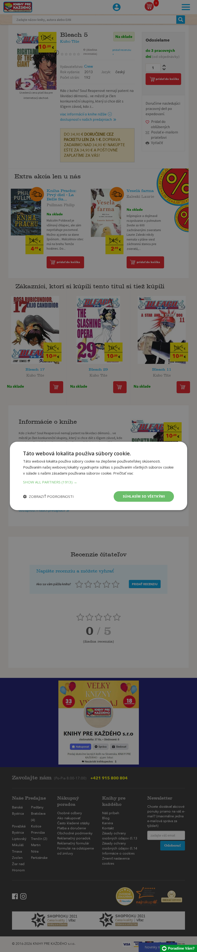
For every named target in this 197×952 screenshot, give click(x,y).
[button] (98, 482)
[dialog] (98, 476)
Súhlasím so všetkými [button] (144, 496)
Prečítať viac (123, 473)
